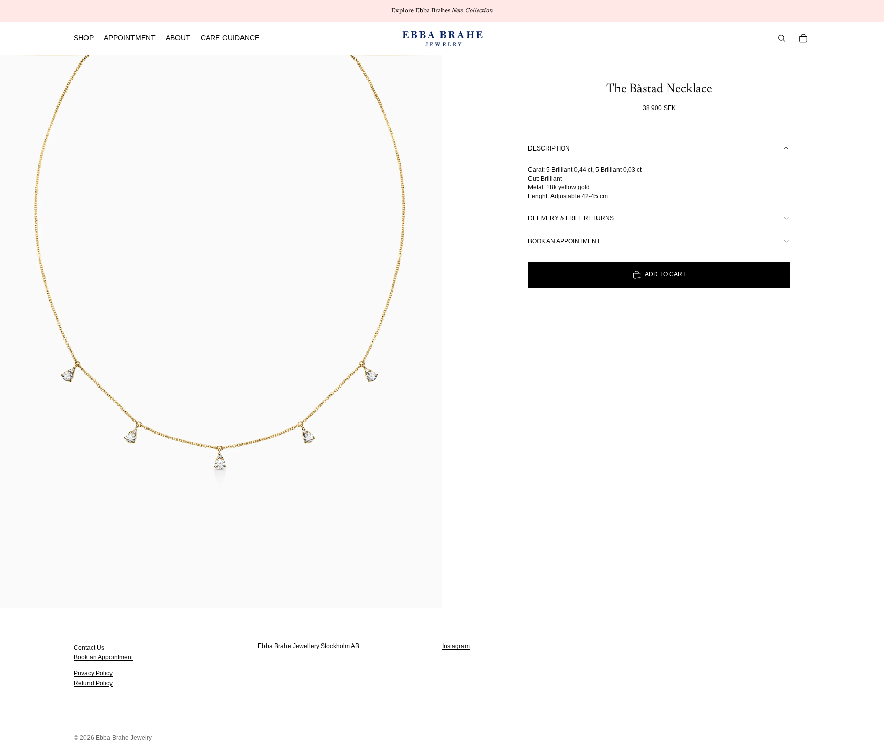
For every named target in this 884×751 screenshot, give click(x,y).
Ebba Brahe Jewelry (124, 737)
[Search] (781, 38)
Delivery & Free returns (571, 218)
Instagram (456, 646)
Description (549, 148)
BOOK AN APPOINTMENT (564, 241)
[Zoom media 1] (221, 331)
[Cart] (803, 38)
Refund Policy (93, 682)
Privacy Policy (93, 673)
